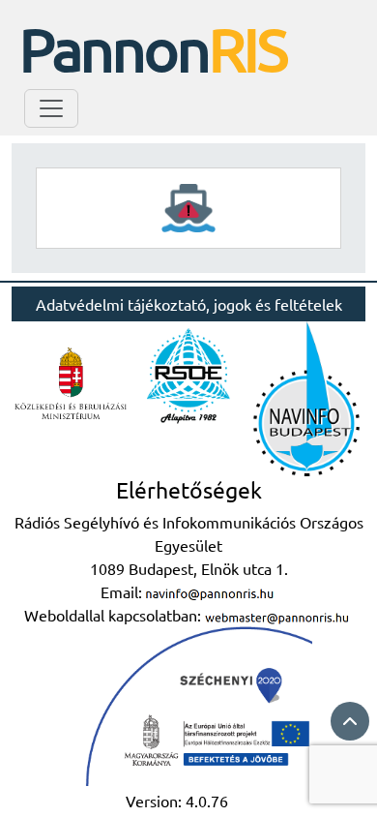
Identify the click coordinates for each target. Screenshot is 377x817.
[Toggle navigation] (51, 108)
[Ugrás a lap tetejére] (350, 721)
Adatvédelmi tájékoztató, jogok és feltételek (189, 304)
